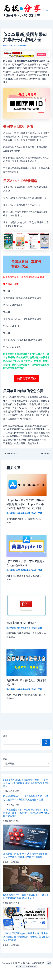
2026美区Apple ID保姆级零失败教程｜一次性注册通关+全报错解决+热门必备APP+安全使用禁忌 (26, 783)
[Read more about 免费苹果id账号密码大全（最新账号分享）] (26, 662)
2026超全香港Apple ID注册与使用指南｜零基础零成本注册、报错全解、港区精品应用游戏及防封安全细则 (26, 812)
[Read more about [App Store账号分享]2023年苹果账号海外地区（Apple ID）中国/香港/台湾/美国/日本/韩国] (26, 484)
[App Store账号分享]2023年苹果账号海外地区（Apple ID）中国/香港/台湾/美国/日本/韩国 (25, 504)
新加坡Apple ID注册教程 (21, 622)
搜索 (5, 736)
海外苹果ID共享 (23, 513)
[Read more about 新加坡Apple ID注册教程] (26, 605)
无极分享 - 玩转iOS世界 (21, 15)
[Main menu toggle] (47, 10)
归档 (5, 759)
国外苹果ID (11, 513)
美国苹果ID (25, 570)
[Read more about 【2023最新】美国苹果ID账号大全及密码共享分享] (26, 545)
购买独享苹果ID (26, 378)
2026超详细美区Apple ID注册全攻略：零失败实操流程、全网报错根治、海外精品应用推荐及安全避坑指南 (26, 936)
